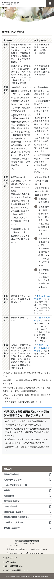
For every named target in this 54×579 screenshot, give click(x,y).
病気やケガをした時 (12, 479)
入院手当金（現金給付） (14, 522)
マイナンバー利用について (16, 570)
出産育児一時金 (11, 506)
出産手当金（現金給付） (14, 511)
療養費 (7, 490)
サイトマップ (11, 558)
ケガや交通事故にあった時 (15, 485)
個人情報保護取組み (14, 566)
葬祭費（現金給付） (12, 527)
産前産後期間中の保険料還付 (16, 517)
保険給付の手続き (12, 474)
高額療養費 (9, 495)
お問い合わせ (11, 562)
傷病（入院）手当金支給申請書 (42, 347)
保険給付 (8, 469)
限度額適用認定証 (12, 501)
